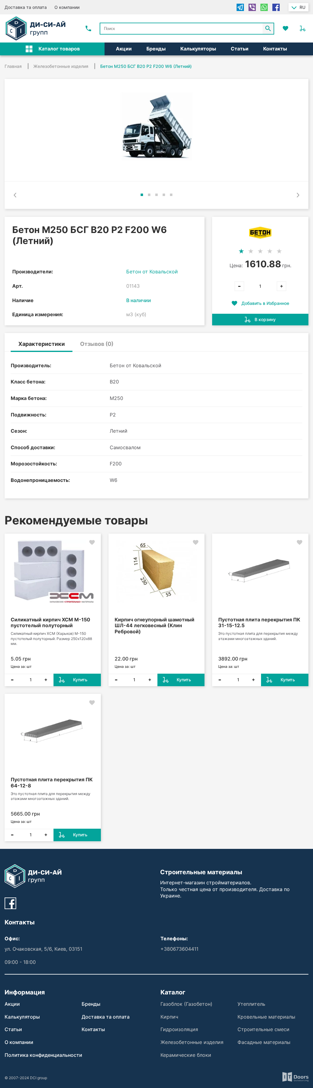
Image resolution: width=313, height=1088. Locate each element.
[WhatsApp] (264, 7)
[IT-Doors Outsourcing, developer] (295, 1077)
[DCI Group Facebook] (10, 903)
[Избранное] (285, 28)
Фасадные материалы (264, 1042)
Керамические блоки (185, 1055)
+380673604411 (179, 949)
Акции (124, 49)
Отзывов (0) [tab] (96, 344)
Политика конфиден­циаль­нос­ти (43, 1055)
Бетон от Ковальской (152, 271)
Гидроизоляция (179, 1029)
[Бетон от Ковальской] (260, 232)
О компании (66, 7)
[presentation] (15, 195)
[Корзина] (302, 28)
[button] (142, 195)
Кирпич (169, 1017)
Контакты (275, 49)
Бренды (156, 49)
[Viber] (252, 7)
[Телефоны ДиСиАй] (88, 28)
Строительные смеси (263, 1029)
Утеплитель (251, 1004)
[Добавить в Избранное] (92, 542)
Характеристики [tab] (41, 344)
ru (302, 7)
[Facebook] (276, 7)
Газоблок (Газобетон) (186, 1004)
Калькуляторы (198, 49)
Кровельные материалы (266, 1017)
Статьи (240, 49)
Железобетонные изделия (191, 1042)
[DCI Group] (35, 28)
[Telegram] (240, 7)
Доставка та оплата (26, 7)
